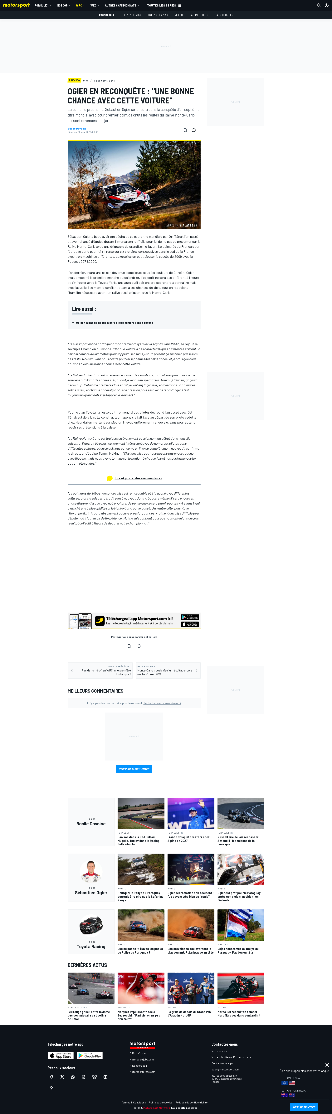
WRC (79, 5)
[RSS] (51, 1088)
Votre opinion (219, 1051)
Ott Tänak (176, 236)
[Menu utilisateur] (326, 5)
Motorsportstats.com (142, 1071)
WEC (93, 5)
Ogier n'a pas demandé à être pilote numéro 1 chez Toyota (114, 322)
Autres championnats (120, 5)
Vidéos (179, 15)
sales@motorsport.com (225, 1069)
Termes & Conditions (134, 1102)
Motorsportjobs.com (142, 1059)
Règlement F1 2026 (130, 15)
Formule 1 (41, 5)
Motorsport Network (156, 1107)
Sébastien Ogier (79, 236)
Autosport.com (139, 1065)
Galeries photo (199, 15)
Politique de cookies (160, 1102)
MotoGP (62, 5)
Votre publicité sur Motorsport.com (232, 1057)
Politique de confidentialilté (191, 1102)
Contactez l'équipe (222, 1063)
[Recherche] (319, 5)
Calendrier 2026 (158, 15)
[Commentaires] (195, 130)
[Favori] (185, 130)
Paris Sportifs (224, 15)
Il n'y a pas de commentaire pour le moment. (134, 703)
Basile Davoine (77, 128)
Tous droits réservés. (184, 1107)
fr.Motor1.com (138, 1053)
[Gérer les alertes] (139, 646)
